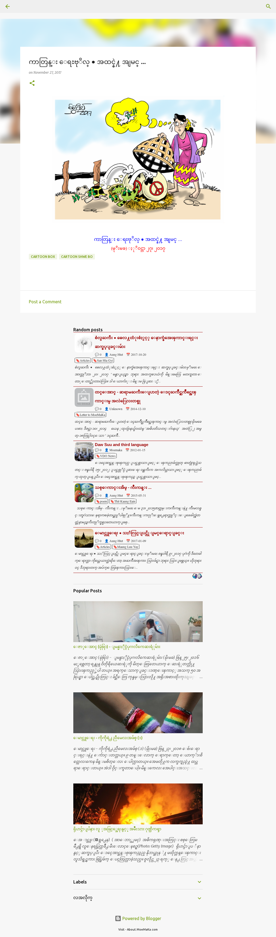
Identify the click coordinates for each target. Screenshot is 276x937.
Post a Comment (45, 301)
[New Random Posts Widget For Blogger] (197, 576)
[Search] (22, 6)
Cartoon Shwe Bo (77, 256)
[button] (32, 83)
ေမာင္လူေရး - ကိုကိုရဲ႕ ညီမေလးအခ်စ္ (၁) (108, 738)
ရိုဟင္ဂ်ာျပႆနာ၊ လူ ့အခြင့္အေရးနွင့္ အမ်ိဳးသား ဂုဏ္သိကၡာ (117, 829)
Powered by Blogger (141, 918)
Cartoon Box (43, 256)
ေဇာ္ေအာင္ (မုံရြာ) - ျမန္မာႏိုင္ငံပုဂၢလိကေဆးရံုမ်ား (116, 646)
